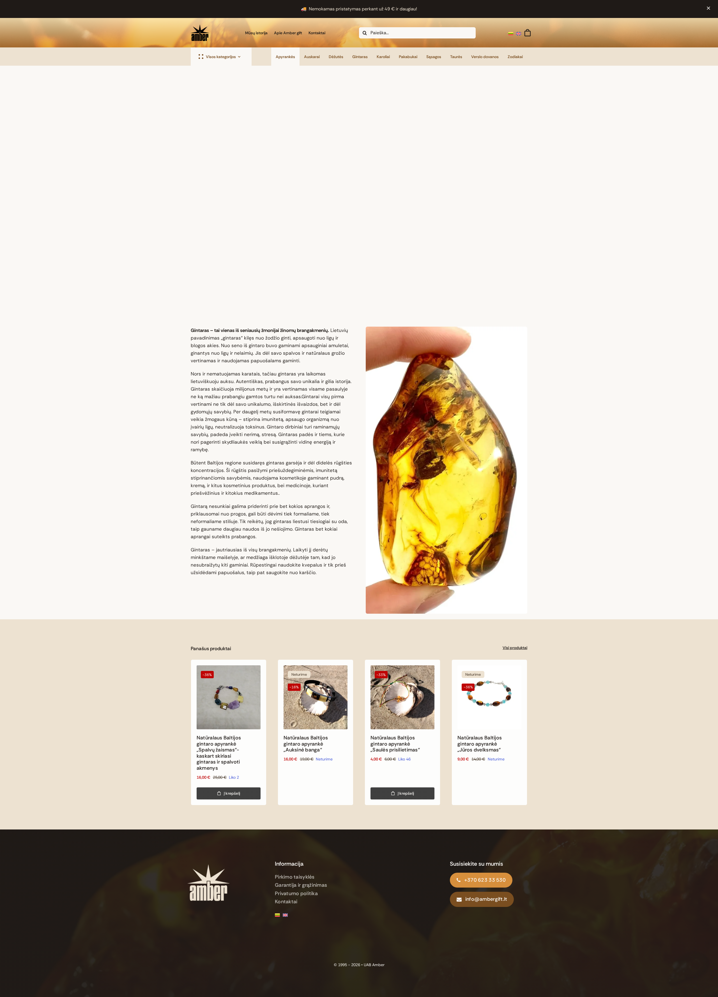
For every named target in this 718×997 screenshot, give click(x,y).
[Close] (708, 8)
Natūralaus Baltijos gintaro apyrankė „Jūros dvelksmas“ (479, 743)
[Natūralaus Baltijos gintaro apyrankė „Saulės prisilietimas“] (402, 697)
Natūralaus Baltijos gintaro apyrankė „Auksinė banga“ (306, 743)
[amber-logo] (208, 864)
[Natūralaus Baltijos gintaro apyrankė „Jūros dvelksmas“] (489, 697)
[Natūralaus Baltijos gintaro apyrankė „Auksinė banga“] (316, 697)
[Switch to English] (520, 32)
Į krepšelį (232, 793)
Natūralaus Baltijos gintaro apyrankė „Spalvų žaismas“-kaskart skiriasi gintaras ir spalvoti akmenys (219, 752)
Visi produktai (515, 647)
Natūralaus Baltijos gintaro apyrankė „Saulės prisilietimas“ (395, 743)
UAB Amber (374, 964)
